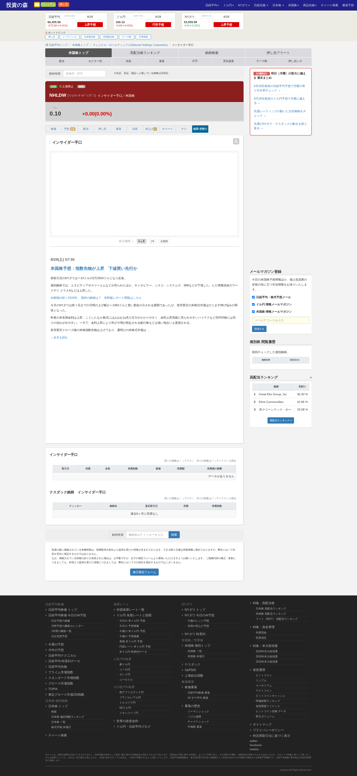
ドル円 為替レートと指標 (134, 615)
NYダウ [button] (243, 5)
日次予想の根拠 (60, 620)
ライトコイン (264, 690)
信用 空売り (200, 128)
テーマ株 (126, 37)
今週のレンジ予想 (198, 620)
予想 (69, 128)
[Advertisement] (144, 389)
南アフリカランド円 (131, 692)
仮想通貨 (259, 669)
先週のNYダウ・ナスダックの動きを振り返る (280, 126)
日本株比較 (89, 37)
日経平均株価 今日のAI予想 (67, 615)
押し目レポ (295, 61)
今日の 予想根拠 (129, 625)
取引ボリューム (265, 716)
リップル (261, 680)
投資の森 (17, 5)
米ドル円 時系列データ (133, 651)
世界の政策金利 (127, 721)
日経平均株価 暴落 (199, 692)
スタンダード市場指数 (63, 678)
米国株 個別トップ (197, 645)
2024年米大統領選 (267, 651)
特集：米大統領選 (265, 645)
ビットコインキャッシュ (270, 695)
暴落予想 (348, 5)
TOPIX (53, 689)
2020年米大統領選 (267, 656)
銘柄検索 (211, 53)
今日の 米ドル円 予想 (132, 620)
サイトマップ (262, 724)
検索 (174, 534)
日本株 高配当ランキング (271, 608)
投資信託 (261, 637)
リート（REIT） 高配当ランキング (277, 618)
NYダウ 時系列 (195, 634)
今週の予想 (56, 644)
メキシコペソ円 (128, 712)
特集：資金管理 (264, 627)
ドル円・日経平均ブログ (134, 726)
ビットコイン (264, 675)
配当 (61, 61)
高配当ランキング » (281, 420)
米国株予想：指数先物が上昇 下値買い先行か (94, 268)
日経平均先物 (57, 666)
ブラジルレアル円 (130, 697)
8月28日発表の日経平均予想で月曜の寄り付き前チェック (279, 88)
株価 (53, 128)
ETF (195, 61)
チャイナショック (198, 721)
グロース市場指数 (60, 683)
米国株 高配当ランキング (271, 613)
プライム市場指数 (60, 672)
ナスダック (192, 664)
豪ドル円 (124, 664)
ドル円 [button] (227, 5)
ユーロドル (126, 679)
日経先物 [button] (260, 5)
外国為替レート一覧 (130, 609)
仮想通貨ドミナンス (268, 706)
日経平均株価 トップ (62, 609)
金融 (53, 86)
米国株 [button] (292, 5)
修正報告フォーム (144, 572)
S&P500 (190, 670)
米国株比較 (108, 37)
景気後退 (228, 61)
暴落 (161, 61)
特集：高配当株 (264, 603)
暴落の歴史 (192, 706)
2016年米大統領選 (267, 661)
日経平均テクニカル (62, 655)
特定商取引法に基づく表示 (271, 735)
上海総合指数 (194, 675)
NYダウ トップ (195, 609)
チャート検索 (329, 5)
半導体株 (143, 37)
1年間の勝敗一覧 (61, 631)
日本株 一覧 (58, 722)
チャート (167, 128)
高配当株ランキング (145, 53)
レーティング (69, 37)
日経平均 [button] (211, 5)
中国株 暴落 (195, 726)
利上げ (150, 128)
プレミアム (48, 4)
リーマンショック (198, 711)
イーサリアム (264, 685)
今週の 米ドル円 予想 (132, 631)
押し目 (64, 4)
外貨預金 (261, 632)
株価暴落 (191, 687)
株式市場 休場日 (61, 727)
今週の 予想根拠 (129, 636)
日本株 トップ (58, 706)
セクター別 (95, 61)
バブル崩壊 (194, 716)
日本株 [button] (277, 5)
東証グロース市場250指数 (66, 694)
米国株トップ (78, 53)
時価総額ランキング (268, 700)
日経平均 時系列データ (64, 661)
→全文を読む (59, 337)
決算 (128, 61)
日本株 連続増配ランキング (67, 716)
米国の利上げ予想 (198, 625)
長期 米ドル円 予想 (131, 641)
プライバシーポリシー (268, 730)
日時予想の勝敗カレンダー (67, 625)
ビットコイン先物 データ (271, 711)
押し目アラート (278, 53)
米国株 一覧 (195, 651)
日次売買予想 (59, 636)
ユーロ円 (124, 669)
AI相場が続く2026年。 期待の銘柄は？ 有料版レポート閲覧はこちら (96, 297)
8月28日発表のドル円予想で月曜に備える (279, 101)
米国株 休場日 (196, 656)
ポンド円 (124, 674)
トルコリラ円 (127, 702)
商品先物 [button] (309, 5)
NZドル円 (125, 707)
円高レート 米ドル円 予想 (135, 646)
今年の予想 (56, 650)
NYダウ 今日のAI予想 (199, 615)
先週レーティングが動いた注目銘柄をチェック (280, 113)
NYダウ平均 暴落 (198, 697)
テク (184, 128)
